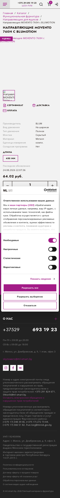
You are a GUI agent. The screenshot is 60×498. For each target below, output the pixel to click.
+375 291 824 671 (45, 391)
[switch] (52, 249)
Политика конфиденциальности (18, 464)
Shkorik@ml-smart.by (14, 394)
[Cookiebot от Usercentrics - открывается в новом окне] (44, 190)
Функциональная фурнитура (21, 16)
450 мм (10, 158)
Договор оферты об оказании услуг (20, 476)
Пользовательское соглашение (18, 468)
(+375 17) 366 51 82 (14, 424)
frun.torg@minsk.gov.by (39, 424)
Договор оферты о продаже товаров (20, 472)
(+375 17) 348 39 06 (14, 421)
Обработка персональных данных (19, 480)
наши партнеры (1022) (22, 205)
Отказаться (30, 305)
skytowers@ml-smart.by (17, 359)
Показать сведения (40, 279)
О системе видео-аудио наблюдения (20, 484)
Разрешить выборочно (30, 296)
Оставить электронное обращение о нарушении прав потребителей (23, 399)
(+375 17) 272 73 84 (37, 421)
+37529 (30, 330)
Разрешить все (30, 288)
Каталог (22, 13)
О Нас (8, 319)
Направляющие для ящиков (20, 19)
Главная (8, 13)
